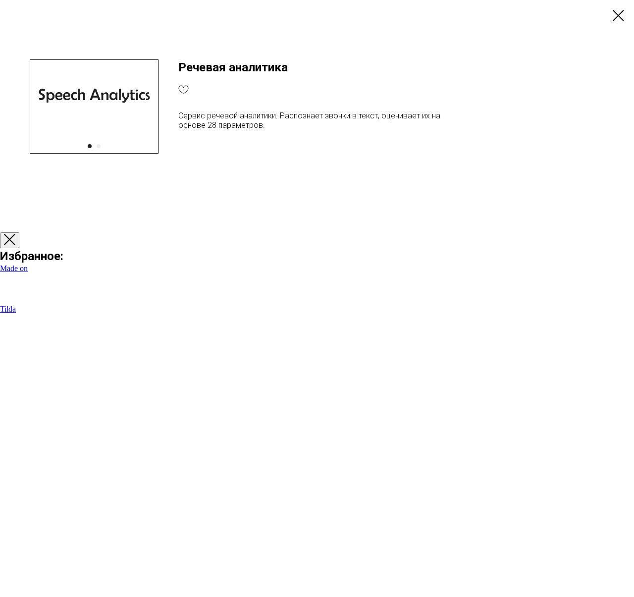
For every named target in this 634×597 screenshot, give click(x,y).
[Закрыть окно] (9, 240)
